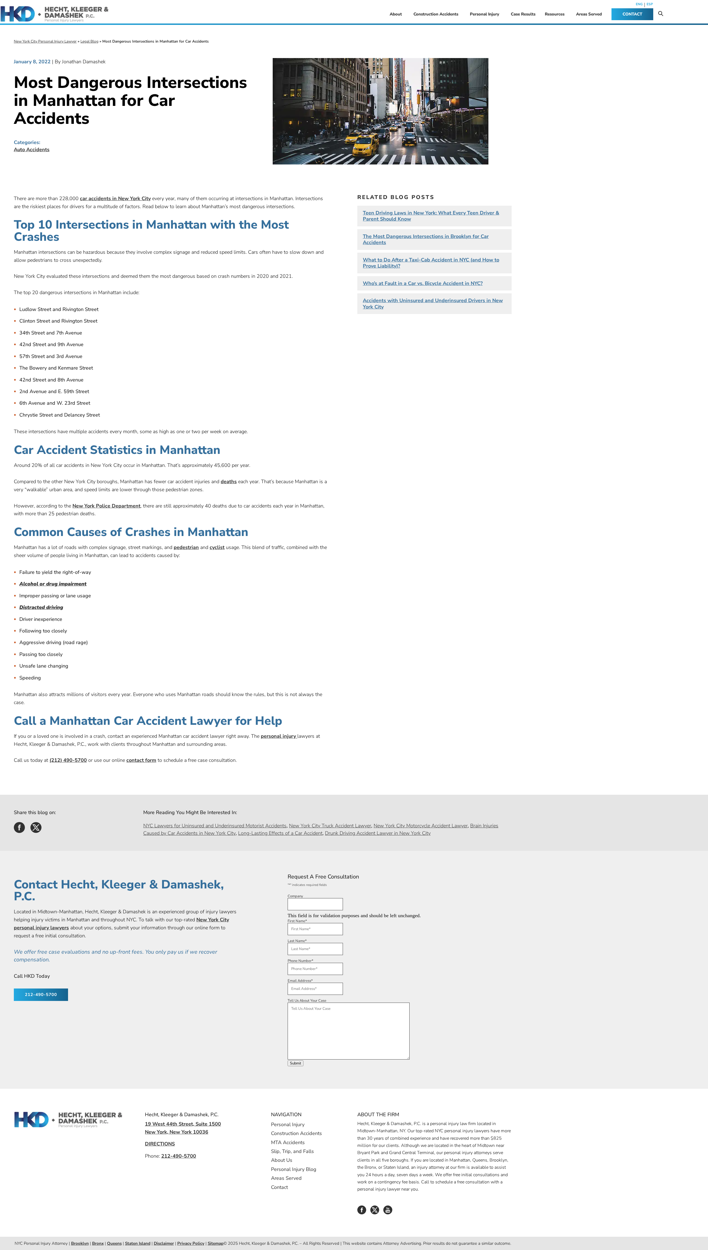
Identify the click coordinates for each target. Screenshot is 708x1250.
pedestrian (186, 547)
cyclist (217, 547)
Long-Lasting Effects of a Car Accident (280, 833)
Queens (114, 1243)
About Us (281, 1160)
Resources (554, 14)
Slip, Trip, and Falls (292, 1151)
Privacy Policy (190, 1243)
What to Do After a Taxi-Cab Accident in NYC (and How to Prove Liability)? (431, 263)
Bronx (98, 1243)
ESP (650, 4)
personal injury (279, 736)
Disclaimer (164, 1243)
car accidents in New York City (115, 198)
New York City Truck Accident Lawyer (330, 825)
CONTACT (632, 14)
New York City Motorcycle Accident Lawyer (421, 825)
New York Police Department (106, 506)
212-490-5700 (41, 994)
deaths (229, 481)
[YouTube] (387, 1212)
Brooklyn (80, 1243)
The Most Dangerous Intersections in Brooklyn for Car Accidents (426, 239)
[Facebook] (361, 1212)
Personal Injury (484, 14)
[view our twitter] (35, 830)
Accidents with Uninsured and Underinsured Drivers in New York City (433, 303)
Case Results (523, 14)
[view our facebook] (19, 830)
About (396, 14)
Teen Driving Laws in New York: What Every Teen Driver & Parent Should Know (431, 216)
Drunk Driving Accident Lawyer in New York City (378, 833)
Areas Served (589, 14)
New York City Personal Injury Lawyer (45, 41)
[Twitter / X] (374, 1212)
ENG (639, 4)
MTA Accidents (288, 1142)
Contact (279, 1187)
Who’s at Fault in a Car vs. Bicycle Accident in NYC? (423, 283)
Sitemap (215, 1243)
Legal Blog (89, 41)
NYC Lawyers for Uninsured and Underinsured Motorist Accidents (215, 825)
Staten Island (137, 1243)
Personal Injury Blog (293, 1169)
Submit (295, 1063)
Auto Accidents (32, 149)
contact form (141, 760)
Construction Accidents (435, 14)
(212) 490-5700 (68, 760)
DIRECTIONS (160, 1144)
